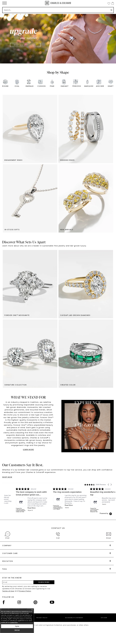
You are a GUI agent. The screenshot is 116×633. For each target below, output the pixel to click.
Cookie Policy (14, 622)
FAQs (4, 569)
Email (108, 538)
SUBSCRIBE (44, 582)
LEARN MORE (28, 449)
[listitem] (21, 499)
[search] (111, 10)
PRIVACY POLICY (41, 617)
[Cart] (112, 3)
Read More (20, 508)
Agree (17, 626)
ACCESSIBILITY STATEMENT (74, 617)
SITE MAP (104, 617)
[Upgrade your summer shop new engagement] (58, 38)
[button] (4, 3)
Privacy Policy (25, 591)
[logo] (58, 3)
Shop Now (7, 477)
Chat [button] (7, 538)
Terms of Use (8, 591)
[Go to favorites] (108, 3)
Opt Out (17, 630)
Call (58, 538)
